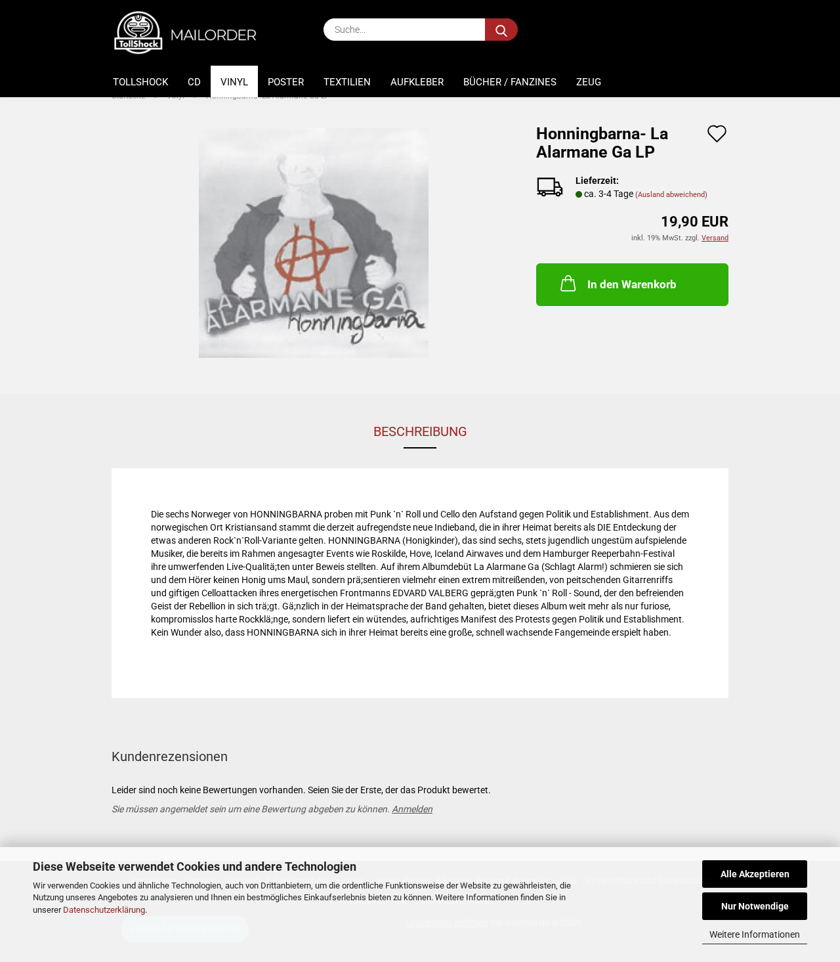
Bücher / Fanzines (509, 82)
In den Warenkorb (632, 284)
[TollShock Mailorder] (192, 33)
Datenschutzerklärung (104, 910)
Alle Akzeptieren (755, 874)
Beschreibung (420, 431)
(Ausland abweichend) (671, 194)
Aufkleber (417, 82)
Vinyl (234, 82)
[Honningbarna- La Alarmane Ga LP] (314, 242)
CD (194, 82)
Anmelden (412, 809)
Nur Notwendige (755, 906)
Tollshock (140, 82)
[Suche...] (501, 29)
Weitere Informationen (754, 934)
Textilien (347, 82)
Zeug (588, 82)
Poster (286, 82)
